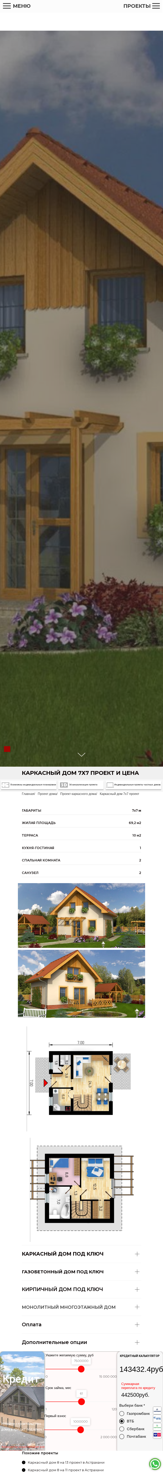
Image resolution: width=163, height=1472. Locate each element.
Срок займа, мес (58, 1388)
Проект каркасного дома (78, 794)
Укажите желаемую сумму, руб (70, 1355)
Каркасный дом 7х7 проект (119, 794)
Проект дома (47, 794)
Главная (28, 794)
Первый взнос (55, 1416)
